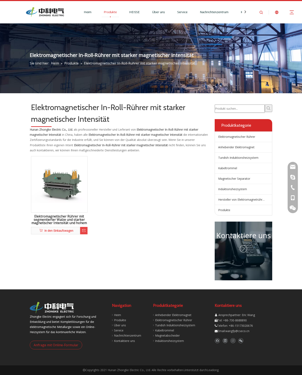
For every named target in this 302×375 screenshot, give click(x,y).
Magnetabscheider (167, 335)
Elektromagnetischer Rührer (236, 137)
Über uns (158, 12)
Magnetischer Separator (234, 179)
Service (182, 12)
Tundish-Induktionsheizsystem (238, 158)
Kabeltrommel (227, 168)
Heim (87, 12)
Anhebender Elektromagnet (236, 147)
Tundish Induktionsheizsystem (175, 325)
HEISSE (134, 12)
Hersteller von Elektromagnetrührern (242, 199)
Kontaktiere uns (243, 235)
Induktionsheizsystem (232, 189)
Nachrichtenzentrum (214, 12)
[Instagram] (232, 340)
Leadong (213, 370)
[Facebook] (217, 340)
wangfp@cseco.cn (237, 331)
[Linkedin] (225, 340)
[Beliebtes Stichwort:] (268, 108)
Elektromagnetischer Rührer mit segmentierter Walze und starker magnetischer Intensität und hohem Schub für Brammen (59, 220)
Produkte (110, 12)
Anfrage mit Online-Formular (56, 345)
